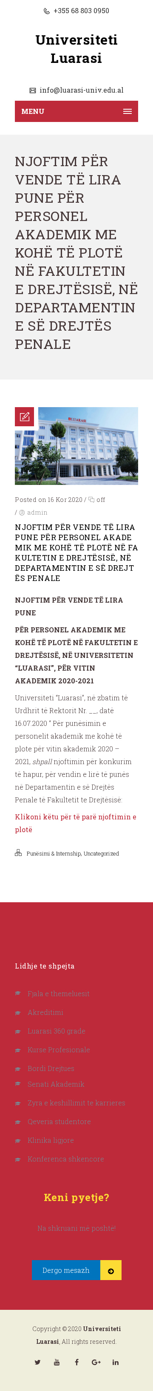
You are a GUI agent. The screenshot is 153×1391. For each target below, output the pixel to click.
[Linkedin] (115, 1362)
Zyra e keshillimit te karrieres (76, 1102)
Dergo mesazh (66, 1270)
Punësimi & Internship (54, 853)
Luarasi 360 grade (56, 1030)
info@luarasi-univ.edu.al (81, 89)
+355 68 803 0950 (80, 10)
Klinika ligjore (51, 1140)
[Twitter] (37, 1362)
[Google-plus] (96, 1362)
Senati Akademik (56, 1083)
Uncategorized (101, 853)
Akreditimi (45, 1012)
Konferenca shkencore (66, 1158)
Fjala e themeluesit (59, 993)
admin (37, 512)
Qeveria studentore (59, 1121)
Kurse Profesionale (59, 1049)
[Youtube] (57, 1362)
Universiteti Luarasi (76, 48)
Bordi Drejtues (51, 1068)
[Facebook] (76, 1362)
